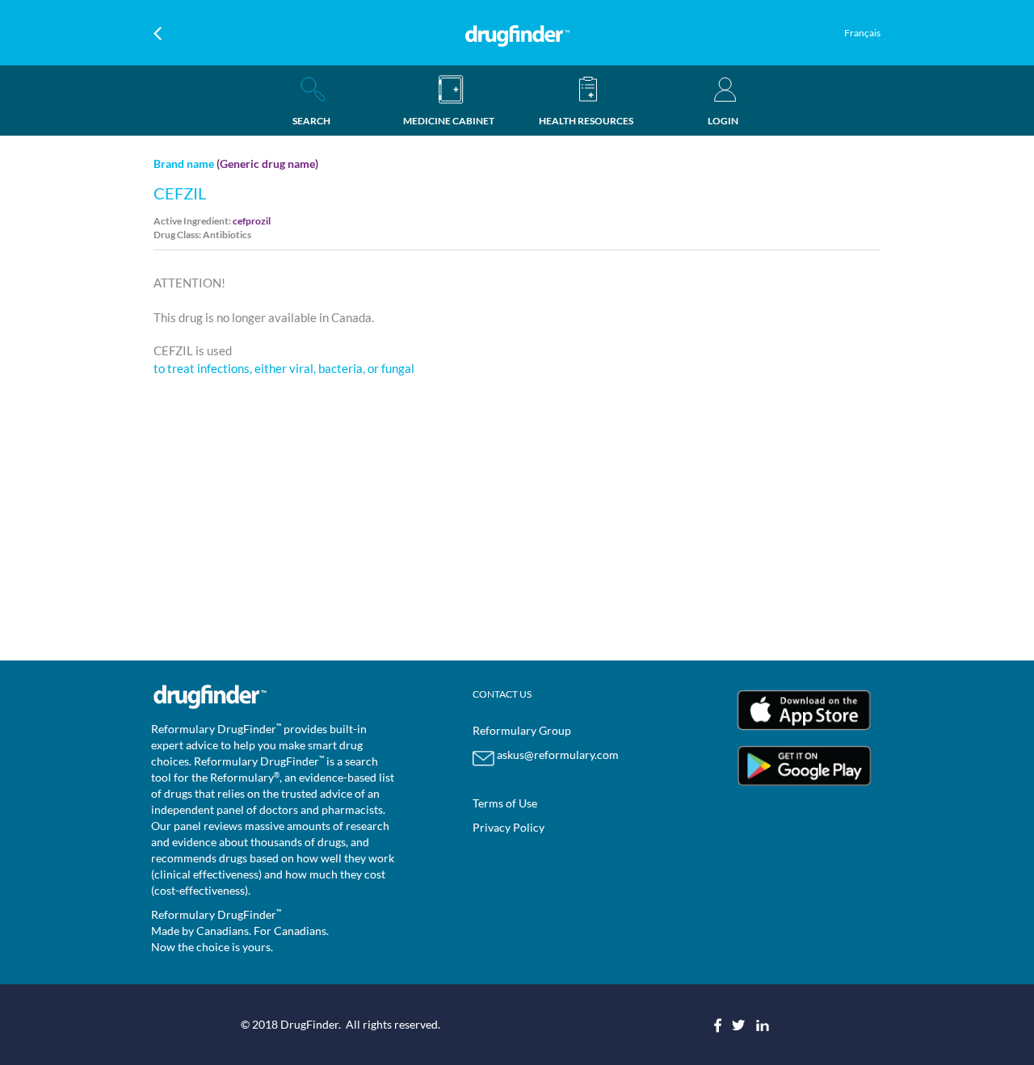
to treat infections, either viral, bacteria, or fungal (283, 368)
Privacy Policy (508, 827)
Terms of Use (505, 803)
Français (862, 33)
